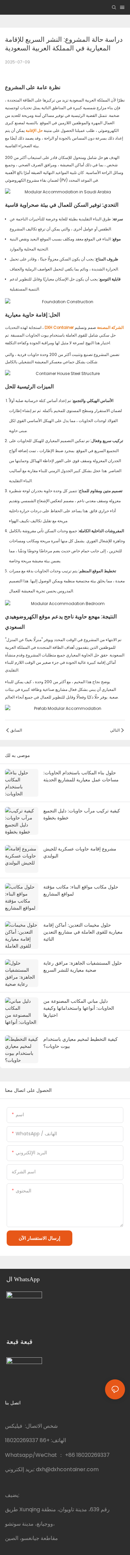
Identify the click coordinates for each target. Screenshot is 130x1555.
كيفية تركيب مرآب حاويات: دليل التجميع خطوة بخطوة (81, 814)
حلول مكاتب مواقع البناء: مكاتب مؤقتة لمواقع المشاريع (80, 890)
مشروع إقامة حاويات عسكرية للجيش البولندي (79, 852)
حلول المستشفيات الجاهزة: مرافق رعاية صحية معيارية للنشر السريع (82, 966)
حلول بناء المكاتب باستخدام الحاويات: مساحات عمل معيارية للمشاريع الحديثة (81, 776)
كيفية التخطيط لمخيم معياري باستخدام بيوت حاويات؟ (80, 1042)
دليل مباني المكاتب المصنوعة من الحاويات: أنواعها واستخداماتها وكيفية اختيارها (78, 1008)
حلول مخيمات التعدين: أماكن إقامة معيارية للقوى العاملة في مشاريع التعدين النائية (83, 932)
